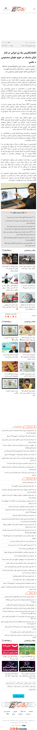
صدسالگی (23, 711)
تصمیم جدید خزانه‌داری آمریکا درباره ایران (23, 515)
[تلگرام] (11, 729)
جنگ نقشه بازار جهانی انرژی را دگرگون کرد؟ (23, 486)
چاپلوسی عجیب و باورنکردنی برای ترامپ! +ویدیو (21, 506)
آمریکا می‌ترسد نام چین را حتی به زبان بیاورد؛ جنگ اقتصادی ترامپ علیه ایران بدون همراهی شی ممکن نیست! (19, 227)
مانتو (34, 683)
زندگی (26, 42)
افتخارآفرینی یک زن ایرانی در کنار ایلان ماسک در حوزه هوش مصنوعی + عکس (18, 57)
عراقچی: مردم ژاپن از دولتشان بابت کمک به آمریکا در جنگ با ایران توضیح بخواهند (19, 446)
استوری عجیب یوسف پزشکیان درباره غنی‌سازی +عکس (20, 563)
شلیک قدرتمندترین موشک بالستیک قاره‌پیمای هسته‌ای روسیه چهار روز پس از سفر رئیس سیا (19, 520)
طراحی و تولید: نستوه (16, 725)
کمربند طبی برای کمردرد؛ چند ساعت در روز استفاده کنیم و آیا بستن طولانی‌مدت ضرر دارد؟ (19, 612)
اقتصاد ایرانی (25, 686)
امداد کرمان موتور (10, 683)
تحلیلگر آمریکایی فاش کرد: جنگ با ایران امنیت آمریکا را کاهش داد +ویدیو (19, 459)
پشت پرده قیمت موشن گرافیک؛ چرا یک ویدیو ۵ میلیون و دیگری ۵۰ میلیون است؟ (18, 623)
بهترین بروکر (17, 686)
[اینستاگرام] (16, 729)
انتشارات (20, 714)
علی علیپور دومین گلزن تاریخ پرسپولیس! (23, 576)
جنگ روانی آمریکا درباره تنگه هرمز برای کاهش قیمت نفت (19, 567)
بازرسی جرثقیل (27, 683)
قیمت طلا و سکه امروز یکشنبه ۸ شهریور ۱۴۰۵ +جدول (20, 436)
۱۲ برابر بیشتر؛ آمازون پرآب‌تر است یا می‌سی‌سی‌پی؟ (20, 217)
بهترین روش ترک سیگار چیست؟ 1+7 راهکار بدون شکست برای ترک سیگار (19, 617)
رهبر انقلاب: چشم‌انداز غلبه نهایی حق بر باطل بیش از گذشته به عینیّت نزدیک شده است (19, 571)
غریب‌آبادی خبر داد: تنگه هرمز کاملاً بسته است (22, 541)
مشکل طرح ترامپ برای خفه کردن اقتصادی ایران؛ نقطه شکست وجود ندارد (19, 244)
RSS (8, 714)
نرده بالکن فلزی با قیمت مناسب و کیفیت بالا (22, 632)
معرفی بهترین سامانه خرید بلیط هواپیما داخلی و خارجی (19, 597)
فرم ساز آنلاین (19, 683)
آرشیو (13, 714)
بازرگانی (31, 593)
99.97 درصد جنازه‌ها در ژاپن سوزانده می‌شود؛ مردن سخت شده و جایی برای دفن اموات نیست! (19, 233)
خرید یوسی (32, 686)
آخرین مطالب (29, 479)
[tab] (30, 427)
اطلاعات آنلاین (18, 9)
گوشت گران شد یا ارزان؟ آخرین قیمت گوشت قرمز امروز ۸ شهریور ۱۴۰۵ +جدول (20, 511)
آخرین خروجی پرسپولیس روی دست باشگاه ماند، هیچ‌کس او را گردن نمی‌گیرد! (19, 502)
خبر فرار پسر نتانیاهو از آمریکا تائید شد (24, 556)
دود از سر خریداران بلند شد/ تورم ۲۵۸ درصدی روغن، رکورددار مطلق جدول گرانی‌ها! (19, 531)
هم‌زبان (15, 711)
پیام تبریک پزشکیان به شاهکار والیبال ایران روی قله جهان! (19, 552)
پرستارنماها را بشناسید (28, 482)
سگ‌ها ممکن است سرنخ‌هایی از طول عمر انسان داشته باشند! (18, 559)
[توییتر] (14, 729)
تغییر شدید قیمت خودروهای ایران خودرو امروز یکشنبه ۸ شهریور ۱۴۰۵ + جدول (18, 588)
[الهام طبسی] (18, 196)
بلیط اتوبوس (32, 689)
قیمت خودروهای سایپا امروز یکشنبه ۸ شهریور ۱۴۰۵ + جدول (18, 583)
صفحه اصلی (32, 42)
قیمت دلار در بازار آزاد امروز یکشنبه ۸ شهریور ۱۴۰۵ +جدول (19, 454)
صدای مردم (7, 711)
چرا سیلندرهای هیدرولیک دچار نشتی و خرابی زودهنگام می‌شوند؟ (21, 601)
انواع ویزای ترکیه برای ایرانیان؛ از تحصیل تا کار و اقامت (20, 605)
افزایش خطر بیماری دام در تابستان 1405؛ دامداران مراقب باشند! (20, 628)
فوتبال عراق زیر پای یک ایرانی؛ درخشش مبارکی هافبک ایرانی (18, 608)
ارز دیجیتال (10, 686)
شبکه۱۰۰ (31, 711)
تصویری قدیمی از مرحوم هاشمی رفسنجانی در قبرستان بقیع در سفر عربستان (19, 468)
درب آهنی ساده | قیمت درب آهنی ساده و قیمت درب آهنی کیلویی (20, 636)
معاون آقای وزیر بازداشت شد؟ (26, 549)
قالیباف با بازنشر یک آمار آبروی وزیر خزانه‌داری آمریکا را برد (19, 451)
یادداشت (28, 714)
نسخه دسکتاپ (18, 696)
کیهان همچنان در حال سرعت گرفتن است (23, 580)
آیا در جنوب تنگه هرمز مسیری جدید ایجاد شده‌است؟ (20, 463)
